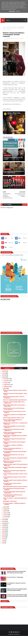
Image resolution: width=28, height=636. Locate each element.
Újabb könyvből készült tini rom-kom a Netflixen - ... (13, 455)
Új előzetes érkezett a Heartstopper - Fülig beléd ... (14, 394)
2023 (3, 377)
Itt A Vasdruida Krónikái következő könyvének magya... (12, 495)
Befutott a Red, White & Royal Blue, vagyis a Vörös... (15, 468)
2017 (3, 529)
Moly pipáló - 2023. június (10, 501)
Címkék (21, 368)
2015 (3, 533)
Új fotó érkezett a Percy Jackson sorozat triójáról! (14, 412)
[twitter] (13, 632)
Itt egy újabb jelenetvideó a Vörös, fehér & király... (14, 477)
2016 (3, 531)
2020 (3, 523)
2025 (3, 373)
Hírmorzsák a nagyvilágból (19, 27)
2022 (3, 519)
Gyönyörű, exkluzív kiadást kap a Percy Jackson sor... (14, 402)
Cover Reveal (6, 182)
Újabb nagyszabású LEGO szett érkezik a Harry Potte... (14, 405)
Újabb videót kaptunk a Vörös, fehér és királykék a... (13, 397)
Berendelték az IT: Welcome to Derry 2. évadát (16, 583)
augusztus (6, 386)
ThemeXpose (16, 634)
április (5, 511)
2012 (3, 539)
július (4, 388)
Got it (18, 11)
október (5, 382)
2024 (3, 375)
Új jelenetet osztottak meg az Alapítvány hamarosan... (14, 471)
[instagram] (11, 632)
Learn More (12, 11)
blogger (25, 204)
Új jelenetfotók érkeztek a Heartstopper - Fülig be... (14, 442)
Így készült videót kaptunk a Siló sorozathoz (15, 486)
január (5, 516)
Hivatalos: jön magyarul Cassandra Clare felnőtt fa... (14, 439)
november (6, 380)
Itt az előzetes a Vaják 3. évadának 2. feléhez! (13, 445)
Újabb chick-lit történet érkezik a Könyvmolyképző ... (12, 461)
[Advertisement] (14, 316)
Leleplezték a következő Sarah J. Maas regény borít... (13, 430)
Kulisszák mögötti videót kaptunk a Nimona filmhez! (15, 480)
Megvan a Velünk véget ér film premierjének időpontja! (15, 465)
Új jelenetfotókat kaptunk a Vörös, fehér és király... (15, 391)
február (5, 515)
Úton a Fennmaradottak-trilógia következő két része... (15, 458)
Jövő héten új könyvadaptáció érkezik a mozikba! (13, 158)
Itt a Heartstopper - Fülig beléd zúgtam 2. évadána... (14, 504)
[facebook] (9, 632)
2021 (3, 521)
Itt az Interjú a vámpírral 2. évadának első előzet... (14, 415)
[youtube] (17, 632)
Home (4, 27)
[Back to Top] (19, 632)
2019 (3, 525)
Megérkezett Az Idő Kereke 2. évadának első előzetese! (15, 423)
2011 (3, 541)
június (5, 507)
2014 (3, 535)
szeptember (6, 384)
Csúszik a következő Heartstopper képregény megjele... (12, 433)
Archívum (7, 368)
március (5, 513)
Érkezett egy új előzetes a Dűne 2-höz (13, 417)
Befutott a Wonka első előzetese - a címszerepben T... (13, 449)
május (5, 509)
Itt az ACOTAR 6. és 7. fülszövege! (15, 577)
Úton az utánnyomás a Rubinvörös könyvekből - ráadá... (12, 420)
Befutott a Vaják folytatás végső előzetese (15, 400)
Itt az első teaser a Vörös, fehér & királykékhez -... (12, 484)
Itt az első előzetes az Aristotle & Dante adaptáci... (14, 489)
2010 (3, 543)
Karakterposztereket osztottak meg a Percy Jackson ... (13, 408)
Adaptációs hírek (9, 27)
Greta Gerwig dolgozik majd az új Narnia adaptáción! (14, 492)
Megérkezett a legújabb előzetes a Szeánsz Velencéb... (15, 436)
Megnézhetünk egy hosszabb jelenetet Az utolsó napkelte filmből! (14, 172)
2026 (3, 371)
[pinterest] (15, 632)
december (6, 378)
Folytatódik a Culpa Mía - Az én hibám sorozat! (13, 185)
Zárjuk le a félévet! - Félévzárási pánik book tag (15, 498)
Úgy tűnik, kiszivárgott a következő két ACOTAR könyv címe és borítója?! (16, 572)
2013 (3, 537)
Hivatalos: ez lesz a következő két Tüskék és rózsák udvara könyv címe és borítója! (17, 595)
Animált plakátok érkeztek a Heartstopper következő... (14, 452)
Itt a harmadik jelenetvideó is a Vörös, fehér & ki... (15, 474)
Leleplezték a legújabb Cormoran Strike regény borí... (14, 426)
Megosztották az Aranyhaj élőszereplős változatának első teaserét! (17, 589)
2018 (3, 527)
